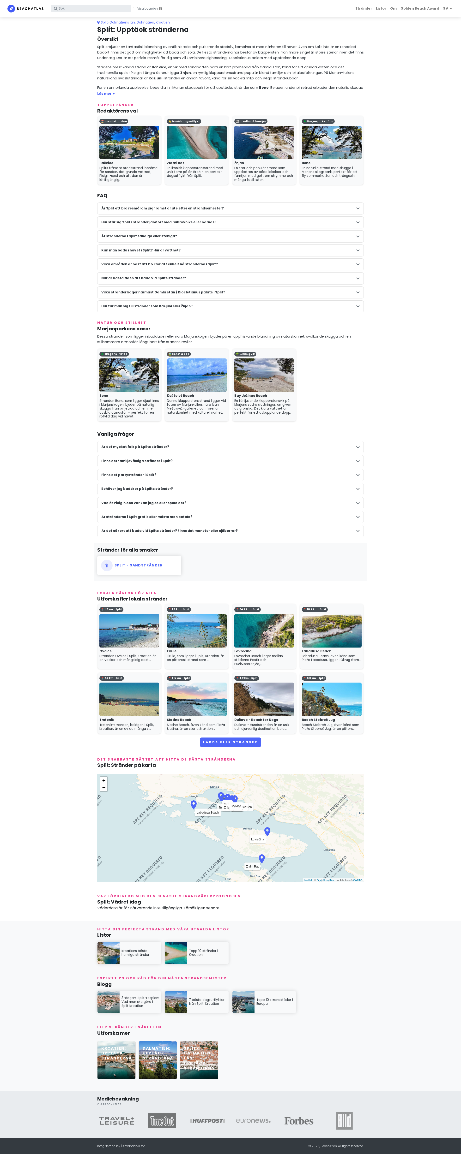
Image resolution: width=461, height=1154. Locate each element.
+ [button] (103, 780)
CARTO (358, 880)
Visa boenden (147, 8)
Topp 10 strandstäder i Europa (274, 1002)
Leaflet (308, 880)
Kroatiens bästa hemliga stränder (135, 953)
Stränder (363, 8)
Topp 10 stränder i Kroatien (203, 953)
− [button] (103, 788)
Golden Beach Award (419, 8)
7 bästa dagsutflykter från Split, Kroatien (206, 1002)
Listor (381, 8)
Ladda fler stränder (230, 742)
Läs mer (104, 93)
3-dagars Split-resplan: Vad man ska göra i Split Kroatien (140, 1002)
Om (393, 8)
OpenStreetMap (326, 880)
